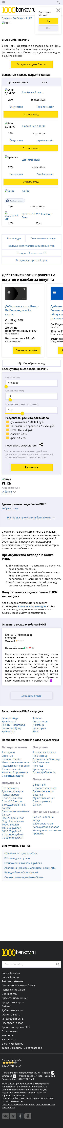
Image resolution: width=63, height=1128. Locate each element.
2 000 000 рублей (12, 837)
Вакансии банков (12, 1043)
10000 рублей (10, 824)
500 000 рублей (11, 831)
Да (48, 20)
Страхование (10, 1031)
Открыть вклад (30, 114)
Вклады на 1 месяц (44, 752)
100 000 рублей (11, 827)
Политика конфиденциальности (18, 1104)
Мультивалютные (44, 798)
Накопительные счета (15, 762)
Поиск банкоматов (13, 989)
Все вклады (14, 238)
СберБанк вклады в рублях (20, 853)
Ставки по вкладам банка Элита (24, 877)
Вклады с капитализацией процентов (31, 245)
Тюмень (37, 718)
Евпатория (39, 728)
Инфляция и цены (13, 1018)
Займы (6, 1006)
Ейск (35, 731)
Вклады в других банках (32, 64)
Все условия (16, 107)
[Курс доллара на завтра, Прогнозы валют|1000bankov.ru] (13, 1116)
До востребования (44, 772)
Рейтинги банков (12, 981)
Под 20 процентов (13, 817)
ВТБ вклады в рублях (17, 858)
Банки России (10, 977)
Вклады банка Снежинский (21, 872)
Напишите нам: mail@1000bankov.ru (21, 1072)
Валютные (39, 784)
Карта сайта (9, 1039)
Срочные (7, 755)
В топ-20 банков (12, 801)
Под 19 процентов (13, 821)
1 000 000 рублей (12, 834)
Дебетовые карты (43, 823)
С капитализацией (13, 775)
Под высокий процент (15, 765)
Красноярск (9, 721)
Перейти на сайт (45, 106)
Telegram (45, 1072)
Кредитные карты (13, 1002)
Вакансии (50, 1075)
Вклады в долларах (45, 788)
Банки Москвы (11, 973)
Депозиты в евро (43, 791)
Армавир (38, 724)
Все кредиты (9, 993)
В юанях (38, 794)
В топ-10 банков (12, 798)
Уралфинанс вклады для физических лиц (29, 867)
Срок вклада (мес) (14, 390)
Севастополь (40, 721)
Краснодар (8, 731)
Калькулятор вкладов (46, 826)
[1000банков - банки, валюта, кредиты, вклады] (27, 1116)
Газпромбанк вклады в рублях (23, 863)
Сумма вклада (12, 377)
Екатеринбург (10, 718)
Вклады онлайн (11, 759)
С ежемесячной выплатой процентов (15, 770)
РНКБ (29, 18)
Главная (6, 18)
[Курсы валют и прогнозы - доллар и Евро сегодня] (5, 1116)
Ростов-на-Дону (11, 728)
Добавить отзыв (31, 695)
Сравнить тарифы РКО (16, 1027)
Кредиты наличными (15, 998)
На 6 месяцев (41, 762)
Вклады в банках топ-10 (31, 253)
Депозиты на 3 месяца (46, 759)
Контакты (8, 1035)
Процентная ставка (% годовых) (21, 404)
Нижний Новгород (13, 724)
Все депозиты (10, 788)
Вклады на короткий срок (31, 260)
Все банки (18, 18)
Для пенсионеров (13, 791)
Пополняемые (10, 794)
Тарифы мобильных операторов (22, 1047)
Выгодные (8, 752)
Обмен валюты (11, 1014)
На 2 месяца (40, 755)
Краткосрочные (42, 769)
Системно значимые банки (18, 985)
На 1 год (38, 765)
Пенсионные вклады (43, 238)
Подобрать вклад (12, 1022)
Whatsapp (7, 1075)
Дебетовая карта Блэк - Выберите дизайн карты (21, 310)
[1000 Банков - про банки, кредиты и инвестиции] (20, 1116)
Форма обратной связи (31, 1075)
